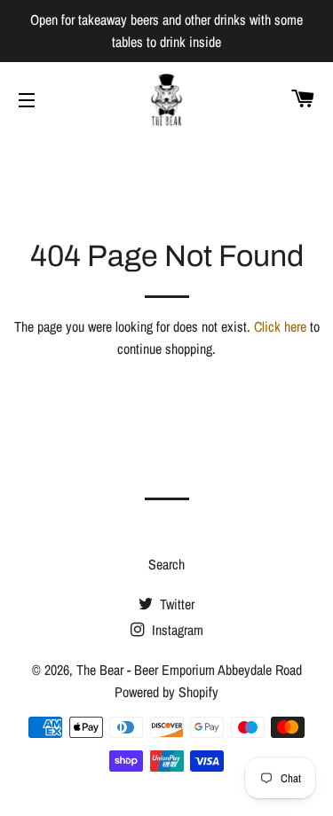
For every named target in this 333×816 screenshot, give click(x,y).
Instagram (175, 629)
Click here (280, 326)
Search (166, 564)
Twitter (175, 604)
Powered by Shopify (166, 692)
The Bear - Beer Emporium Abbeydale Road (189, 669)
